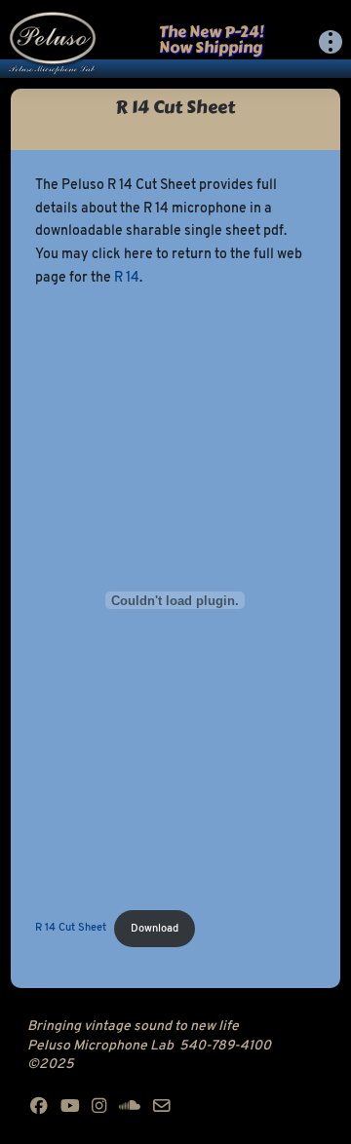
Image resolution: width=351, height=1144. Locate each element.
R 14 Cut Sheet (70, 928)
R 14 (126, 278)
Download (154, 928)
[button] (330, 42)
